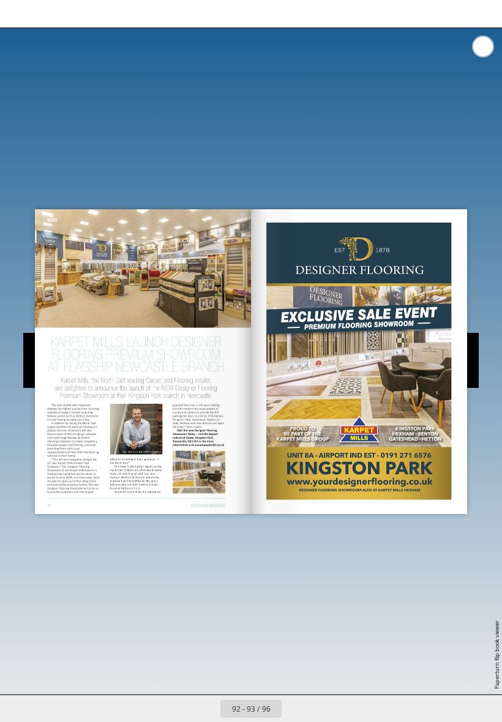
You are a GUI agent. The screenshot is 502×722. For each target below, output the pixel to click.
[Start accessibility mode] (155, 14)
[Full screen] (484, 14)
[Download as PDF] (100, 14)
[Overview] (72, 14)
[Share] (457, 14)
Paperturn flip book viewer (497, 654)
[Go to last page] (322, 708)
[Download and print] (127, 14)
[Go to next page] (295, 708)
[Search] (45, 14)
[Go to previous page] (206, 708)
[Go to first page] (180, 708)
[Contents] (17, 14)
